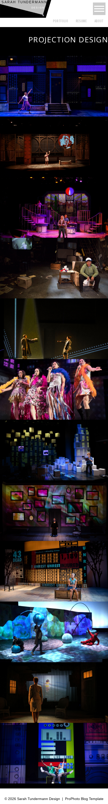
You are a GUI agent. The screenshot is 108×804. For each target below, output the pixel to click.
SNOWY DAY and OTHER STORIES (54, 630)
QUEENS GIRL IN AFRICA (53, 570)
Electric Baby (53, 327)
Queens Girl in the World (53, 85)
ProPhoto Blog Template (84, 799)
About (99, 21)
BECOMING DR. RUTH (53, 448)
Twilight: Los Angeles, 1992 (53, 267)
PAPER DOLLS (53, 388)
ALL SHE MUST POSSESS (53, 509)
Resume (81, 21)
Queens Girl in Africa (53, 145)
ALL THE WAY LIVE (53, 752)
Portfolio (60, 21)
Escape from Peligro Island (53, 206)
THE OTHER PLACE (53, 691)
